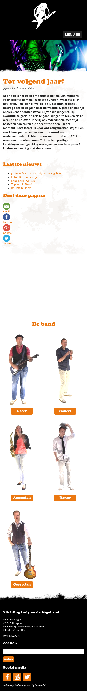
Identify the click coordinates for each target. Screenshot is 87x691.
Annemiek (22, 498)
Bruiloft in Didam (21, 188)
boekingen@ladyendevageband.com (23, 626)
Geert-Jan (22, 585)
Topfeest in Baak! (21, 184)
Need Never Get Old (23, 180)
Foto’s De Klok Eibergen (25, 177)
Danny (65, 498)
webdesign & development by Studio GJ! (24, 685)
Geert (22, 411)
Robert (65, 411)
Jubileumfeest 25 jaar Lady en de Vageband (37, 173)
